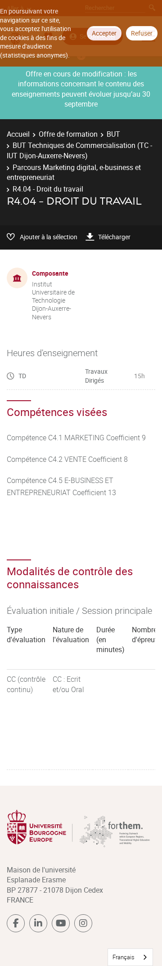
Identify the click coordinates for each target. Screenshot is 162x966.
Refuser (142, 33)
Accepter (104, 33)
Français (123, 957)
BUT (113, 134)
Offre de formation (68, 134)
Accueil (18, 134)
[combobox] (130, 957)
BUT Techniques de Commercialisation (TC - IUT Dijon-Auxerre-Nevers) (79, 150)
